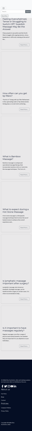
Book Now (5, 16)
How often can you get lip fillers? (15, 94)
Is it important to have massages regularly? (14, 329)
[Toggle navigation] (3, 8)
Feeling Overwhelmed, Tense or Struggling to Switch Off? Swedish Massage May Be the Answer (15, 24)
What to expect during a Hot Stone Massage (16, 210)
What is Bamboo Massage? (12, 157)
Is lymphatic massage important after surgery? (16, 282)
